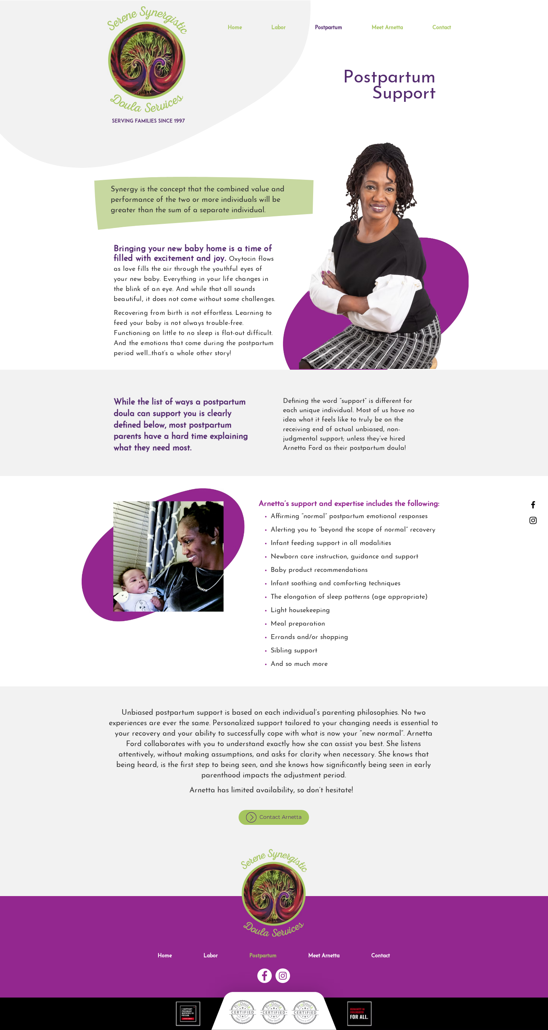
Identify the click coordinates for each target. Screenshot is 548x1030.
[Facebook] (533, 505)
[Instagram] (533, 520)
